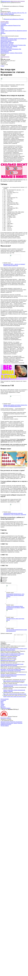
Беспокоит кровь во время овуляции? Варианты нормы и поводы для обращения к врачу (12, 654)
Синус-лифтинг (13, 46)
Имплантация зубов (5, 45)
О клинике (3, 24)
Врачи (2, 26)
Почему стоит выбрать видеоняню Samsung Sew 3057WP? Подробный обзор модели (15, 405)
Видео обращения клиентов (20, 30)
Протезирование (5, 51)
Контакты (3, 33)
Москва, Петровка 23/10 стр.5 (15, 12)
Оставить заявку (5, 21)
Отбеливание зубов (16, 49)
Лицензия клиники (5, 721)
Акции (2, 32)
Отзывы (3, 29)
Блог (19, 25)
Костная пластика (5, 46)
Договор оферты (5, 725)
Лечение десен (14, 45)
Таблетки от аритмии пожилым (8, 657)
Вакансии (15, 25)
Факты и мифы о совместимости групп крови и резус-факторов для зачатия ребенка (14, 649)
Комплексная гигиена (6, 49)
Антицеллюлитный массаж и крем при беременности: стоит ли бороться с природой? (14, 514)
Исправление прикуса (6, 41)
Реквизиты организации (16, 721)
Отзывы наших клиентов (7, 30)
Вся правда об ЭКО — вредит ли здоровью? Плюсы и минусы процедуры (14, 265)
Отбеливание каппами (6, 50)
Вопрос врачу (4, 12)
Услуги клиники (5, 22)
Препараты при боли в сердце (8, 660)
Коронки (7, 52)
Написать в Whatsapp (18, 19)
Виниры (3, 52)
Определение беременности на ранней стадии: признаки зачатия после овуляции (12, 665)
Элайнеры (11, 42)
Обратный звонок (5, 56)
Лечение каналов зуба (14, 38)
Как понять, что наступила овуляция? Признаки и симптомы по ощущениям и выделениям (13, 670)
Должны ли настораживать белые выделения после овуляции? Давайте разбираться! (15, 607)
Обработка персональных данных (9, 723)
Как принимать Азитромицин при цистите (14, 681)
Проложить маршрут (6, 717)
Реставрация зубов (12, 39)
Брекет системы (4, 42)
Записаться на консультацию (18, 1)
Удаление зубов (22, 45)
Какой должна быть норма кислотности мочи (14, 696)
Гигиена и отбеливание (6, 47)
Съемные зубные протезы (16, 52)
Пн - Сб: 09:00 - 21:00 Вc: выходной (13, 13)
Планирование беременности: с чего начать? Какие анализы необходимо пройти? (15, 595)
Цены (2, 28)
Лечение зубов (4, 37)
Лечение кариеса (5, 38)
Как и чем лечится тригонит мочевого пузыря (14, 694)
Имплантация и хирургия (7, 43)
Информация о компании (7, 25)
